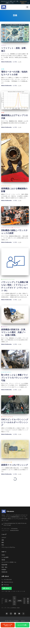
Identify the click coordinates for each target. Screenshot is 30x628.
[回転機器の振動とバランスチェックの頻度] (15, 215)
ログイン (23, 620)
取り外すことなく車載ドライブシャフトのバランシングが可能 (14, 378)
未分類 (2, 69)
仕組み (3, 555)
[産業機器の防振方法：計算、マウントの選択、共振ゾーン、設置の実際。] (15, 314)
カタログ (4, 537)
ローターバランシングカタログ (11, 620)
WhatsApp (6, 584)
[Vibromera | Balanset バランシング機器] (4, 7)
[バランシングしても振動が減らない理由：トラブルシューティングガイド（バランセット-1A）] (15, 261)
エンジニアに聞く (22, 625)
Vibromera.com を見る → (23, 2)
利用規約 (4, 569)
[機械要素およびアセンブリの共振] (15, 100)
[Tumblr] (23, 613)
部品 (3, 544)
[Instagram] (10, 613)
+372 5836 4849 (8, 579)
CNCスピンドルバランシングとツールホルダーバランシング (14, 422)
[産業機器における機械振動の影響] (15, 157)
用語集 (3, 559)
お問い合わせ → (6, 588)
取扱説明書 (4, 564)
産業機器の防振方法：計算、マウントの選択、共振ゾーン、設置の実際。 (14, 332)
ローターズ (3, 185)
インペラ (3, 462)
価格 (3, 540)
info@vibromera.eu (8, 582)
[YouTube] (19, 613)
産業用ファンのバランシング (14, 465)
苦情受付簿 (4, 572)
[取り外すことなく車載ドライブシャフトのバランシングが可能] (15, 359)
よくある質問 (5, 557)
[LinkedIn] (15, 613)
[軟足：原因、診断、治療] (15, 33)
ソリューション (16, 227)
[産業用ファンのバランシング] (15, 449)
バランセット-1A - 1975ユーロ (8, 625)
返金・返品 (4, 567)
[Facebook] (6, 613)
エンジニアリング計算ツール (9, 562)
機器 (3, 542)
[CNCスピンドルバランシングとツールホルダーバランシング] (15, 404)
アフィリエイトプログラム (8, 547)
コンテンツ (3, 45)
